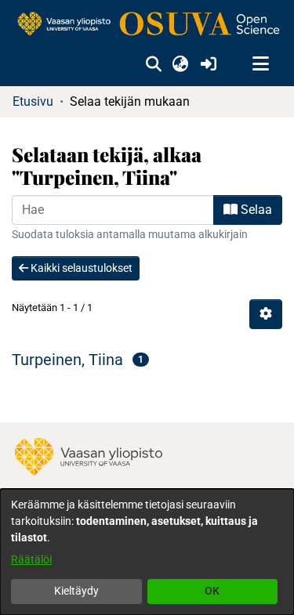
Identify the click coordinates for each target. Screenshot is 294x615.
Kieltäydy (76, 590)
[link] (147, 24)
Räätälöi (31, 559)
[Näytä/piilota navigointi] (260, 64)
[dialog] (147, 552)
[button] (153, 64)
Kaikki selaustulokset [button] (80, 268)
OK (212, 590)
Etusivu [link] (33, 101)
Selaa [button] (255, 209)
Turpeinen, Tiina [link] (67, 359)
